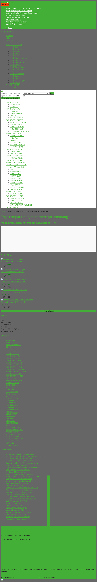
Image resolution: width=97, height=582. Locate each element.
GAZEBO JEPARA (16, 194)
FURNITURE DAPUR (13, 109)
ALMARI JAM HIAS (17, 167)
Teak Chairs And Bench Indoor (22, 58)
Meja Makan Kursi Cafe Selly (16, 501)
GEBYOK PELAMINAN (18, 122)
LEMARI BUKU (16, 176)
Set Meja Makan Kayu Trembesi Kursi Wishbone (24, 456)
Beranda (9, 36)
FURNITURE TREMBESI (15, 196)
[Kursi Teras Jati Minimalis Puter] (14, 290)
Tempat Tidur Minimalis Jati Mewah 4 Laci (22, 487)
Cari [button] (51, 93)
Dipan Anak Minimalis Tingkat (12, 272)
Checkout (8, 28)
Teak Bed (14, 47)
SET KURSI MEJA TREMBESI (21, 205)
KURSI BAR (14, 111)
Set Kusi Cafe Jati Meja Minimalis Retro (20, 454)
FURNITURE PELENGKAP (15, 162)
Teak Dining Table (17, 62)
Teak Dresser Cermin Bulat (16, 514)
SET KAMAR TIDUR (17, 145)
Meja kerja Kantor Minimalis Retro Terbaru (22, 13)
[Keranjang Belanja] (1, 28)
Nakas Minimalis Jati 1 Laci (16, 503)
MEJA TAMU (15, 185)
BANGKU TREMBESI (18, 198)
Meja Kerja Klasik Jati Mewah (17, 465)
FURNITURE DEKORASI (15, 120)
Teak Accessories (17, 74)
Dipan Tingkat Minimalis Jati (16, 508)
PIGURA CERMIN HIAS (18, 142)
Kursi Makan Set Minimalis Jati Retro (19, 490)
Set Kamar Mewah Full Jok (16, 472)
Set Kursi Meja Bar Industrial (16, 15)
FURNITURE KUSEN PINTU (16, 156)
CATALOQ (9, 40)
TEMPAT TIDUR (16, 147)
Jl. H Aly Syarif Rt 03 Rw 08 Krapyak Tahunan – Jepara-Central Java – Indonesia (31, 531)
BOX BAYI (14, 107)
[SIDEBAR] (48, 523)
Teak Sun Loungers (17, 80)
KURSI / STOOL (16, 200)
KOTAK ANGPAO (16, 124)
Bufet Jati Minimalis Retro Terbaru (19, 11)
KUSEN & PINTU (16, 158)
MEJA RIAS (14, 138)
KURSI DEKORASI (17, 127)
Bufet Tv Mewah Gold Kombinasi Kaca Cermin (23, 8)
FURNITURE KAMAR (13, 133)
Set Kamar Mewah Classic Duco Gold (20, 496)
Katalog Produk (49, 311)
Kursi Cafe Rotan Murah (15, 485)
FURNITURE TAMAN (13, 191)
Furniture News (11, 87)
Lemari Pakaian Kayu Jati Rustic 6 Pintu (20, 481)
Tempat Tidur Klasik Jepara (16, 519)
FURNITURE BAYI (12, 102)
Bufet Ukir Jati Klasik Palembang (18, 517)
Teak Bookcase (16, 49)
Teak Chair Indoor (17, 56)
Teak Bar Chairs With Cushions (17, 494)
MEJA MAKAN (15, 115)
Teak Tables (15, 83)
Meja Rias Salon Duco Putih (11, 261)
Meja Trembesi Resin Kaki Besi (17, 17)
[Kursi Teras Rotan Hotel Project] (14, 279)
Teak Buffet (14, 51)
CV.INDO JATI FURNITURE (27, 577)
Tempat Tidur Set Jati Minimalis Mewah (21, 499)
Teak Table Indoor (17, 67)
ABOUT (8, 38)
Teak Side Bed (15, 65)
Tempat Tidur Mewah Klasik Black (19, 479)
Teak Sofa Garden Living (15, 505)
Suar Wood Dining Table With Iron (19, 458)
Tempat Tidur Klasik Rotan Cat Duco (20, 461)
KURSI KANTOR (16, 151)
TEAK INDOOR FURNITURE (11, 548)
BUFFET (13, 169)
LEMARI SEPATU (16, 182)
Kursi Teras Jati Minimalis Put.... (13, 292)
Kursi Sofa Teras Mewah (15, 24)
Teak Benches (15, 76)
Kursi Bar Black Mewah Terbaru (18, 470)
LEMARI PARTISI (16, 180)
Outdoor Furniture (13, 71)
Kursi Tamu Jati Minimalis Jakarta (18, 512)
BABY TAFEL (15, 104)
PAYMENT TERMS (13, 85)
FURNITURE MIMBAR (14, 160)
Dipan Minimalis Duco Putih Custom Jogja (22, 463)
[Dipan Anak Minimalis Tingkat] (13, 269)
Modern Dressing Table (15, 510)
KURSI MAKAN (16, 113)
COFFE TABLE (15, 171)
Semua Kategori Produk (10, 98)
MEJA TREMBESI (16, 203)
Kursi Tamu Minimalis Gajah (16, 22)
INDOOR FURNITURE (14, 45)
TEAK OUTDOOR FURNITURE (12, 552)
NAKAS (13, 140)
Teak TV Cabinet (16, 69)
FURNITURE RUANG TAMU (16, 165)
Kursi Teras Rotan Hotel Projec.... (13, 282)
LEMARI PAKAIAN (17, 136)
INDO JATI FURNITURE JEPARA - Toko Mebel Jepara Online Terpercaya (28, 575)
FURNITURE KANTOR (14, 149)
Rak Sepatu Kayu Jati (13, 19)
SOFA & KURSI (16, 189)
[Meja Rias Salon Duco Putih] (12, 259)
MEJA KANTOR (16, 153)
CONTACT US (11, 42)
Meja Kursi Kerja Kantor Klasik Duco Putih (22, 474)
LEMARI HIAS (15, 178)
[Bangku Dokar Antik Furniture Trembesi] (17, 300)
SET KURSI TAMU (17, 187)
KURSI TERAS (15, 174)
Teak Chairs (14, 78)
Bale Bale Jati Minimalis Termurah (19, 492)
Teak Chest (14, 60)
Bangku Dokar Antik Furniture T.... (13, 302)
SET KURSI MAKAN (17, 118)
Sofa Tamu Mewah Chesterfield (18, 483)
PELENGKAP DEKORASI (19, 131)
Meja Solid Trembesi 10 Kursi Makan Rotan (22, 467)
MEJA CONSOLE (16, 129)
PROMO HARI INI (12, 207)
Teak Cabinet (15, 53)
